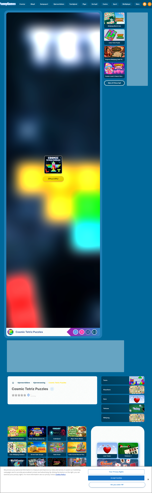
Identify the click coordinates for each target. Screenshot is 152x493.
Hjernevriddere (59, 4)
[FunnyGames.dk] (13, 382)
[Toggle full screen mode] (94, 332)
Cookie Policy (60, 474)
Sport (115, 4)
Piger (84, 4)
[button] (145, 4)
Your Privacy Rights (116, 472)
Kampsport (44, 4)
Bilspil (33, 4)
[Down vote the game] (81, 332)
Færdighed (73, 4)
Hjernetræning (39, 383)
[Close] (148, 479)
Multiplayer (127, 4)
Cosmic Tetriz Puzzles (57, 383)
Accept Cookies (116, 478)
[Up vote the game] (75, 332)
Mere (137, 4)
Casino (105, 4)
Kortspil (94, 4)
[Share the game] (88, 332)
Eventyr (22, 4)
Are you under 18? (117, 485)
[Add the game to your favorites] (52, 389)
